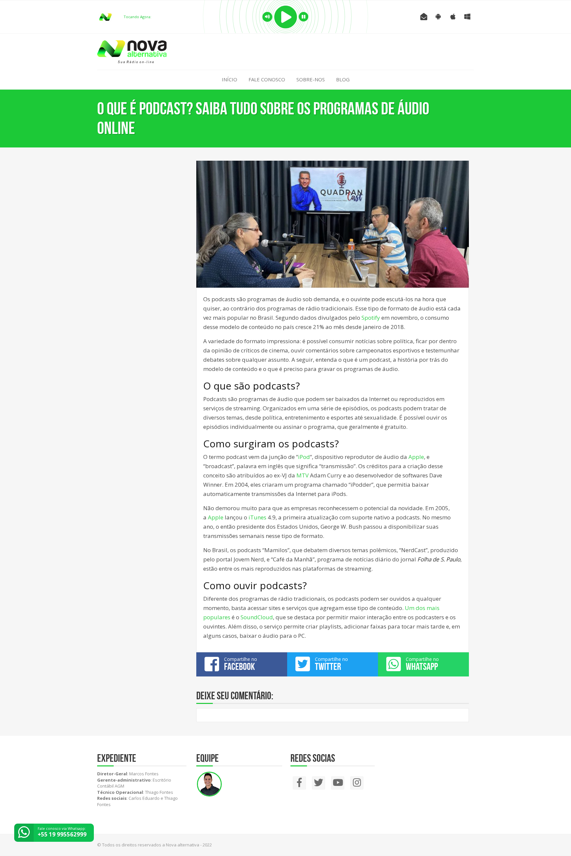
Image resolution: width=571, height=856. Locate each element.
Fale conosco (266, 79)
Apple (416, 457)
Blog (343, 79)
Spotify (371, 317)
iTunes (258, 517)
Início (229, 79)
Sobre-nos (310, 79)
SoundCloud (257, 617)
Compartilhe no (240, 664)
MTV (303, 475)
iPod (304, 457)
